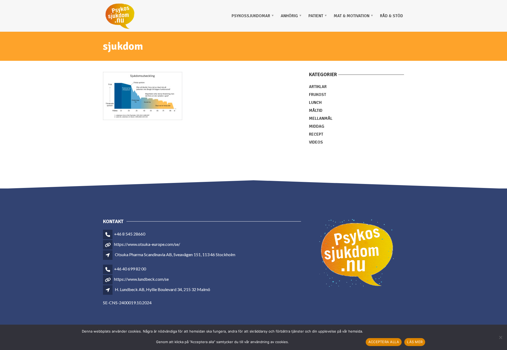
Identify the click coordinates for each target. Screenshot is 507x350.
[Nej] (500, 337)
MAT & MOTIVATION (351, 16)
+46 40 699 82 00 (130, 268)
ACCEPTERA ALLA (383, 342)
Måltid (315, 110)
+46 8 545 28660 (129, 233)
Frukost (317, 94)
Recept (316, 134)
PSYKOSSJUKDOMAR (251, 16)
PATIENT (315, 16)
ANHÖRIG (289, 16)
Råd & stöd (391, 16)
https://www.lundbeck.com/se (141, 279)
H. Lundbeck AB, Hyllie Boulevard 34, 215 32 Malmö (162, 289)
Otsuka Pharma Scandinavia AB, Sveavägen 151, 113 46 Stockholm (175, 254)
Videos (316, 142)
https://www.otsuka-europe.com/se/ (147, 244)
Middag (316, 126)
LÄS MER (414, 342)
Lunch (315, 102)
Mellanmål (320, 118)
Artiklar (318, 86)
